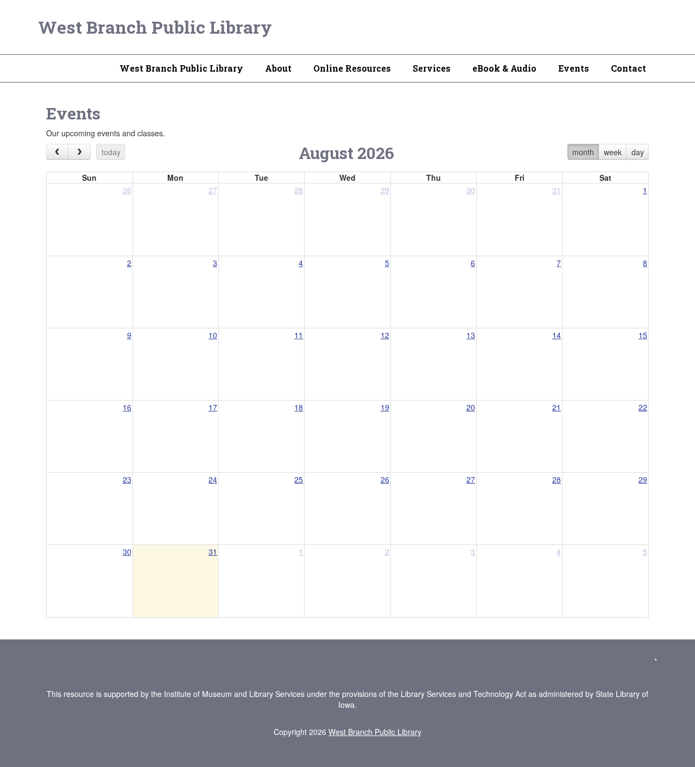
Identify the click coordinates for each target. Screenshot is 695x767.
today (111, 152)
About (278, 68)
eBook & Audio (504, 68)
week (613, 152)
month (583, 152)
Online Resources (352, 68)
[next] (79, 152)
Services (432, 68)
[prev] (57, 152)
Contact (628, 68)
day (637, 152)
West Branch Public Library (155, 27)
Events (573, 68)
